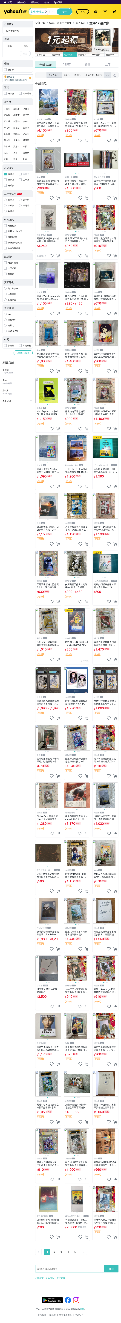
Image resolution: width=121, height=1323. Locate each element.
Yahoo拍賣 (15, 11)
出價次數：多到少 (94, 74)
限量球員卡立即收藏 (84, 54)
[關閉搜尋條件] (46, 12)
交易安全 (79, 1314)
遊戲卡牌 (56, 54)
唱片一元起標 (70, 54)
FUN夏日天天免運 (98, 54)
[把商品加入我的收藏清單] (52, 140)
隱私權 (52, 1314)
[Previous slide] (37, 102)
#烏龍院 (50, 1278)
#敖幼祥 (61, 1278)
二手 (108, 64)
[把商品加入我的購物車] (58, 140)
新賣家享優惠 (112, 54)
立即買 (66, 64)
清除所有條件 (23, 352)
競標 (87, 64)
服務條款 (42, 1314)
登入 (82, 11)
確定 (25, 53)
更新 (82, 1309)
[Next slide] (59, 102)
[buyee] (18, 78)
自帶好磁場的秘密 (43, 54)
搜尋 (111, 1268)
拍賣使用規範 (65, 1314)
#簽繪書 (39, 1278)
